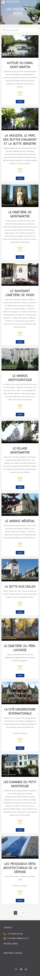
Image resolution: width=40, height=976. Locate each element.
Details (20, 101)
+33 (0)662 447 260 (15, 933)
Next (23, 913)
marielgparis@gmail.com (18, 938)
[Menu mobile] (36, 3)
